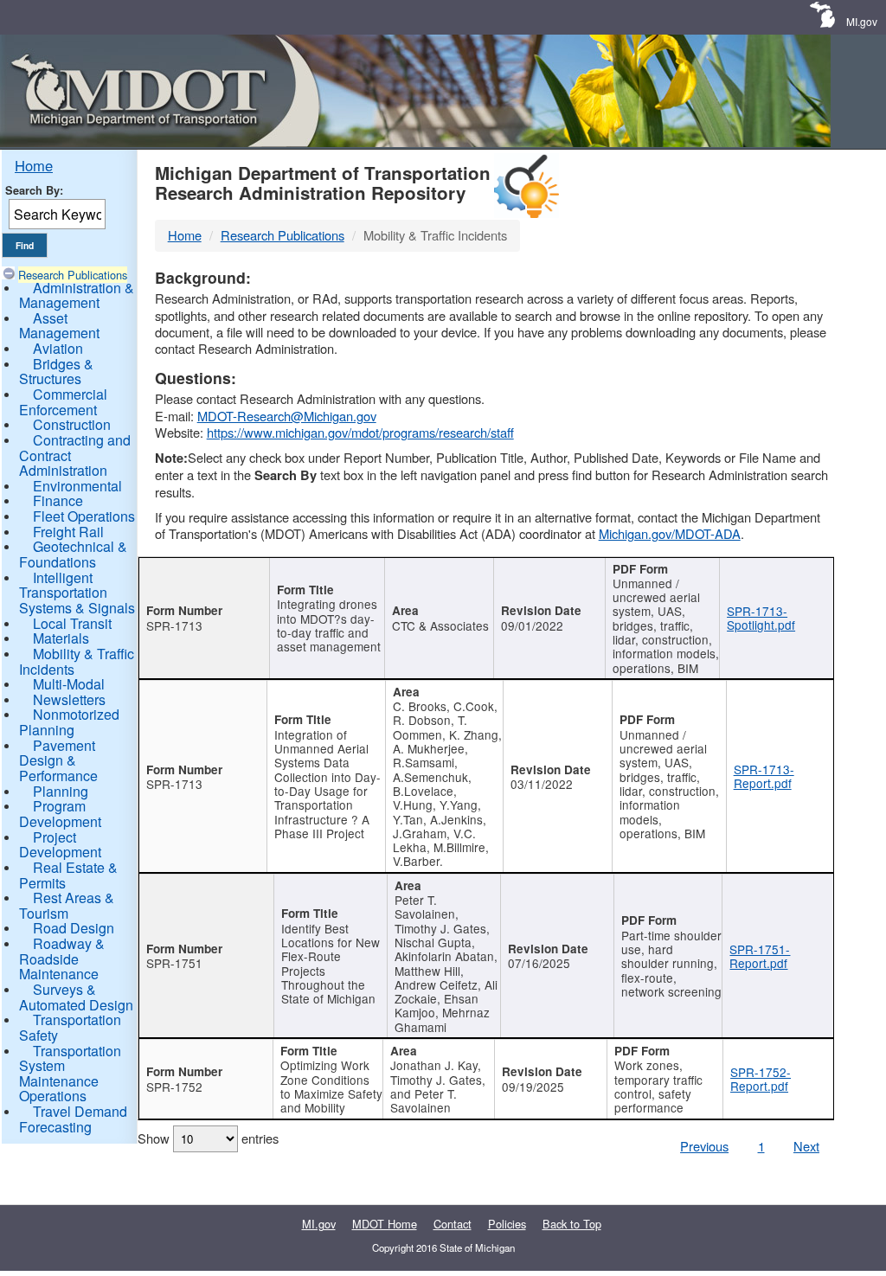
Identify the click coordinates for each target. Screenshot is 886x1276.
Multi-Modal (69, 684)
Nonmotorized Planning (69, 722)
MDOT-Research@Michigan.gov (286, 416)
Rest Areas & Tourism (66, 905)
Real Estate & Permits (68, 875)
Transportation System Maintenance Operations (70, 1073)
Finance (58, 500)
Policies (507, 1223)
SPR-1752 (174, 1086)
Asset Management (59, 325)
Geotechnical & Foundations (73, 554)
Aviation (58, 348)
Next (806, 1146)
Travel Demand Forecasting (73, 1119)
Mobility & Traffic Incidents (76, 661)
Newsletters (69, 699)
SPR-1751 (174, 962)
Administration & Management (76, 295)
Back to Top (572, 1223)
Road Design (73, 928)
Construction (72, 424)
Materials (61, 638)
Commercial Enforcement (63, 402)
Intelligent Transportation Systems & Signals (77, 592)
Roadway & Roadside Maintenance (62, 958)
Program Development (60, 813)
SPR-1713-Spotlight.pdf (761, 617)
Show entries (208, 1138)
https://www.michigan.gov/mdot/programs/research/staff (360, 432)
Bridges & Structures (56, 371)
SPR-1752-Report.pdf (760, 1078)
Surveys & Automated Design (76, 997)
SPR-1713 (174, 625)
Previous (704, 1146)
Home (34, 165)
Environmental (77, 486)
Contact (452, 1223)
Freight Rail (68, 532)
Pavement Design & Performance (58, 760)
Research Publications (72, 274)
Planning (60, 791)
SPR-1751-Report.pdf (759, 955)
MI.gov (861, 21)
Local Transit (72, 623)
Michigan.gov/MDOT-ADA (670, 533)
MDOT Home (384, 1223)
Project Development (60, 844)
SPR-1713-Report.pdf (764, 776)
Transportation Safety (70, 1027)
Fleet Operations (84, 516)
